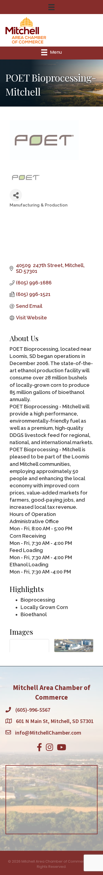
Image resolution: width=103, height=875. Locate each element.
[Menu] (51, 7)
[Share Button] (16, 195)
